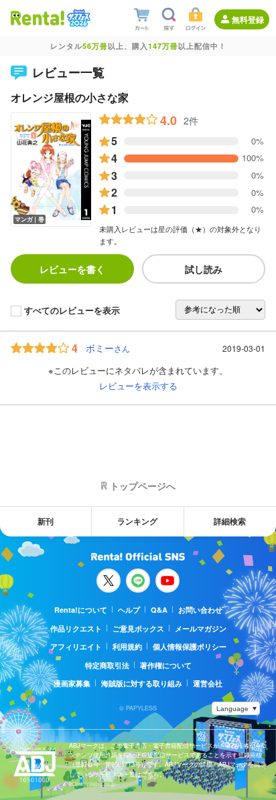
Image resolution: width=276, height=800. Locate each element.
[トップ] (37, 18)
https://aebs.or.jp (92, 783)
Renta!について (80, 610)
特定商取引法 (107, 665)
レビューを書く (72, 269)
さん (108, 348)
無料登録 (248, 19)
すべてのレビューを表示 (72, 311)
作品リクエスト (76, 628)
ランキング (137, 521)
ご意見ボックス (138, 628)
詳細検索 (230, 521)
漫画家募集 (72, 683)
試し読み (203, 269)
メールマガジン (200, 628)
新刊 (46, 521)
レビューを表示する (138, 385)
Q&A (159, 610)
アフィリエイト (76, 646)
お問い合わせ (200, 610)
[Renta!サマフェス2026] (77, 18)
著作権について (166, 665)
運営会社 (207, 683)
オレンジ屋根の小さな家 (70, 97)
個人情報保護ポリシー (189, 646)
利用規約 (127, 646)
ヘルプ (129, 610)
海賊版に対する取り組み (141, 683)
